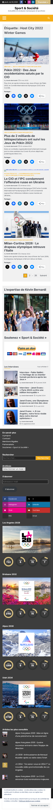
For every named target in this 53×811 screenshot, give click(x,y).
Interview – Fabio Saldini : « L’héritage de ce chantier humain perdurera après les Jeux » (33, 376)
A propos (6, 435)
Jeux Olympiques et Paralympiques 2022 (27, 66)
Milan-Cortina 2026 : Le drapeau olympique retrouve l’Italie (24, 247)
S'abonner (9, 489)
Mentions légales (10, 441)
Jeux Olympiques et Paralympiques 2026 (18, 240)
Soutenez (15, 447)
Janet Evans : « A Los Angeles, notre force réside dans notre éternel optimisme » (33, 414)
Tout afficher (42, 367)
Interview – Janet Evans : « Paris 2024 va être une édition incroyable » (32, 390)
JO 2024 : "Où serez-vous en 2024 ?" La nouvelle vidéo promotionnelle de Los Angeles (32, 767)
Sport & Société (26, 8)
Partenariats (8, 444)
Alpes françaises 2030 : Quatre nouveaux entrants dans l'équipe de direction (31, 745)
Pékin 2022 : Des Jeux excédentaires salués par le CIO (24, 73)
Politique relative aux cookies (29, 801)
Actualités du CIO (10, 173)
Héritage (7, 66)
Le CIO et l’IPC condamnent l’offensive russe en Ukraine (24, 180)
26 (36, 275)
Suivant (43, 275)
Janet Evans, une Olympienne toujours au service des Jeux (34, 401)
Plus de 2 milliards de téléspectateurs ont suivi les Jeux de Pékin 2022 (24, 139)
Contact (6, 438)
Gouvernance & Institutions (29, 173)
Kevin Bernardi (11, 80)
